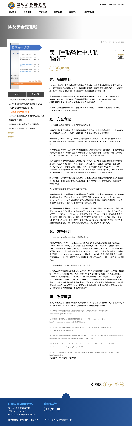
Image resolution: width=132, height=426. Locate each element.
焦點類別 (12, 12)
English (121, 4)
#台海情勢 (53, 358)
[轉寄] (67, 68)
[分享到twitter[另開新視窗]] (52, 409)
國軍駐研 (58, 12)
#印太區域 (63, 358)
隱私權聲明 (13, 420)
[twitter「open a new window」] (57, 68)
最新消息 (27, 12)
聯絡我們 (112, 4)
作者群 (11, 133)
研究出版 (43, 12)
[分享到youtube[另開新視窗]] (58, 409)
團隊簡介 (73, 12)
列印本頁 (35, 94)
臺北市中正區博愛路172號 (19, 408)
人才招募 (103, 4)
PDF (17, 94)
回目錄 (11, 137)
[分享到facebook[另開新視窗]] (46, 409)
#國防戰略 (73, 358)
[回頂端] (66, 397)
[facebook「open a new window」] (52, 68)
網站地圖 (24, 420)
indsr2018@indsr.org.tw (24, 414)
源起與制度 (89, 12)
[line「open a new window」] (62, 68)
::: (96, 4)
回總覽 (98, 384)
